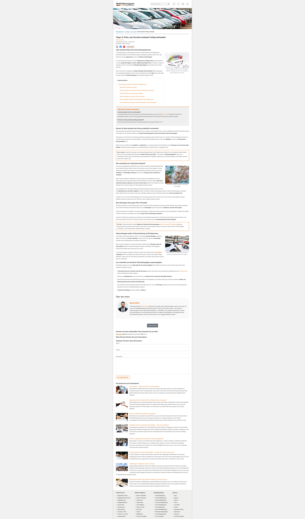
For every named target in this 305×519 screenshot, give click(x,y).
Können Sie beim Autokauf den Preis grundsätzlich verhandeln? (137, 90)
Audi (175, 224)
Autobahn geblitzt (122, 516)
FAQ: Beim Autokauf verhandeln (128, 87)
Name (118, 343)
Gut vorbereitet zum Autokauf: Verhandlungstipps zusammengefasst (138, 102)
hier (162, 122)
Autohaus (127, 31)
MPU (125, 511)
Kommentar (119, 356)
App (174, 4)
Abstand (138, 511)
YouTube (183, 4)
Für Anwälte (177, 504)
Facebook (178, 4)
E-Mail (118, 350)
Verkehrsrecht (145, 306)
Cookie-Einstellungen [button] (179, 516)
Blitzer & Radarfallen (141, 495)
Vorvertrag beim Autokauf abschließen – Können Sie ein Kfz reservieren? (151, 452)
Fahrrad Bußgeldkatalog (160, 497)
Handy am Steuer (140, 507)
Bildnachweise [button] (152, 325)
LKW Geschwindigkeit (141, 516)
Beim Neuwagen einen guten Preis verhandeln (132, 96)
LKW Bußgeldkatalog (160, 495)
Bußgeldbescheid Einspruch (124, 497)
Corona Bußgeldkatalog (160, 514)
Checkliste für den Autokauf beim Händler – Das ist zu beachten (149, 425)
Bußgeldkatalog (120, 31)
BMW (170, 224)
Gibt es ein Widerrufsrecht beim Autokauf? (142, 414)
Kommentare (130, 47)
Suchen (168, 4)
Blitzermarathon (121, 509)
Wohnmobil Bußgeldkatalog (161, 511)
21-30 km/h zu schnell (123, 514)
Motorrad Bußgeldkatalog (161, 509)
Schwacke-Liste (183, 271)
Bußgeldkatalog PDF (122, 502)
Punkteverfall (139, 500)
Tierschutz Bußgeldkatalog (161, 502)
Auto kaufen (134, 31)
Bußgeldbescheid (121, 500)
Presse (175, 502)
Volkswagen (164, 224)
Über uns (176, 500)
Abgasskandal (139, 502)
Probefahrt (159, 252)
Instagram (187, 4)
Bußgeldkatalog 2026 (130, 5)
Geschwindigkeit (140, 504)
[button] (117, 47)
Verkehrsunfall (121, 504)
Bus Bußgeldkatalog (160, 507)
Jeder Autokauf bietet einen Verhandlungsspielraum (132, 84)
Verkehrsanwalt (121, 507)
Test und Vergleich (159, 516)
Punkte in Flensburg (141, 497)
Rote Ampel (139, 509)
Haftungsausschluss (179, 509)
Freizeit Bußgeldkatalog (160, 504)
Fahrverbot (120, 511)
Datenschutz (177, 511)
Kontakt (176, 507)
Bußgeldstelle (139, 514)
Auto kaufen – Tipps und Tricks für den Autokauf (144, 386)
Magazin (176, 497)
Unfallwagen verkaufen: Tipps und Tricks (141, 464)
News (175, 495)
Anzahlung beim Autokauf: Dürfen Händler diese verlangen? (147, 400)
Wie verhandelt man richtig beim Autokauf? (131, 93)
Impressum (176, 514)
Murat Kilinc (121, 40)
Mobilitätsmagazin (126, 4)
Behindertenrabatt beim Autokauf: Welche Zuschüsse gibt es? (148, 479)
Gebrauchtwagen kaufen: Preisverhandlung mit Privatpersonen (137, 99)
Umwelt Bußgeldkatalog (160, 500)
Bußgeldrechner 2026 (122, 495)
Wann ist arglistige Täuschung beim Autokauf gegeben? (146, 439)
